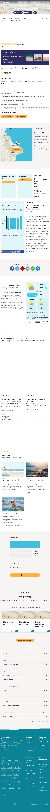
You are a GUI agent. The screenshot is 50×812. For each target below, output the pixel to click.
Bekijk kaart (28, 12)
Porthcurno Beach (42, 761)
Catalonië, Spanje (30, 762)
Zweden (11, 784)
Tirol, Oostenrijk (29, 760)
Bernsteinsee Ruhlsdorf (43, 790)
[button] (23, 2)
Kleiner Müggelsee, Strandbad (42, 776)
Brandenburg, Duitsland (31, 781)
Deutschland (11, 510)
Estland (19, 763)
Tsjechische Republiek (6, 792)
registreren (9, 181)
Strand (10, 475)
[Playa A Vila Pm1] (10, 615)
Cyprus (3, 795)
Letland (9, 774)
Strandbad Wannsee (42, 782)
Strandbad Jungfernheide (41, 771)
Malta (11, 777)
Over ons (28, 742)
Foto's (3, 18)
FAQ (27, 745)
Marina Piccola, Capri (43, 764)
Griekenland (17, 767)
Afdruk (25, 804)
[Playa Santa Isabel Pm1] (26, 615)
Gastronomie (44, 18)
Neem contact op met (31, 747)
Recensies (18, 20)
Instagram (13, 749)
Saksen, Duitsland (30, 783)
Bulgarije (16, 760)
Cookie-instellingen (30, 750)
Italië (19, 770)
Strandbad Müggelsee (43, 780)
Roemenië (4, 784)
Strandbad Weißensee (43, 785)
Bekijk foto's (19, 12)
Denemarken (5, 763)
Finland (3, 767)
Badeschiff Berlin (42, 787)
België (9, 760)
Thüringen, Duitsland (30, 786)
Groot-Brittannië (5, 770)
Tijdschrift (12, 20)
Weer (38, 18)
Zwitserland (18, 784)
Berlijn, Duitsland (29, 778)
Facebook (7, 749)
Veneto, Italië (29, 768)
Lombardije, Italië (30, 765)
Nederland (17, 777)
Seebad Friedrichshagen (43, 766)
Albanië (3, 760)
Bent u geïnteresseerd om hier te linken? (39, 422)
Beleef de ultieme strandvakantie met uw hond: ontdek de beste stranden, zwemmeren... (12, 515)
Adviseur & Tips (5, 475)
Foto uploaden (9, 62)
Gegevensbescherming (33, 804)
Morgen (43, 295)
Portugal (17, 781)
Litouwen (16, 774)
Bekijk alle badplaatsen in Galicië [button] (25, 640)
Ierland (13, 770)
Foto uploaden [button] (8, 116)
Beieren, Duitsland (30, 770)
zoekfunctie (39, 144)
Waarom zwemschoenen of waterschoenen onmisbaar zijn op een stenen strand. (36, 480)
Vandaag (32, 295)
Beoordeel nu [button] (22, 116)
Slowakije (4, 788)
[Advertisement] (25, 32)
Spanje (20, 5)
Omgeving (25, 20)
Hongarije (16, 792)
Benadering (9, 18)
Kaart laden (16, 149)
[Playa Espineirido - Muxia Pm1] (42, 615)
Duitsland (13, 763)
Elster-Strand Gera (42, 793)
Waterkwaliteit (32, 18)
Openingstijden (17, 18)
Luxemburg (4, 777)
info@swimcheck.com (43, 741)
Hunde (16, 510)
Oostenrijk (4, 781)
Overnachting (5, 20)
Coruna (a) (29, 5)
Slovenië (11, 788)
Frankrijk (10, 767)
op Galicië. (46, 149)
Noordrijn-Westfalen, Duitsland (30, 774)
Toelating (24, 18)
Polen (11, 781)
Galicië (24, 5)
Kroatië (3, 774)
